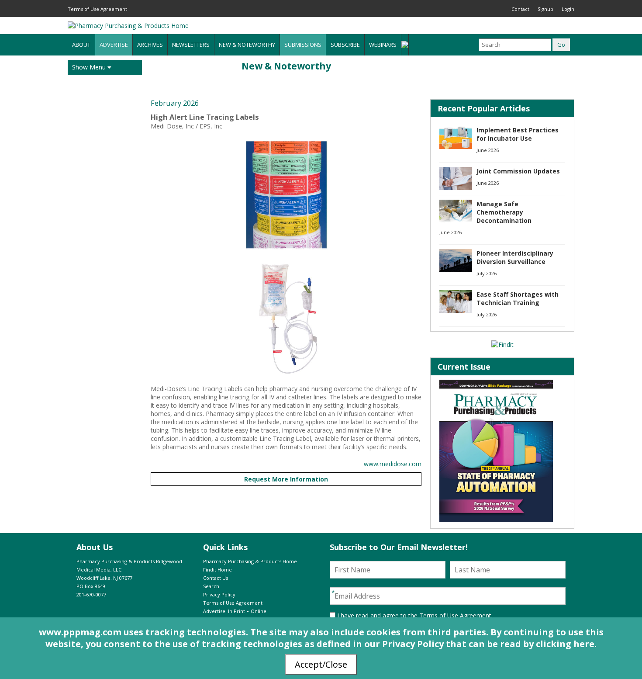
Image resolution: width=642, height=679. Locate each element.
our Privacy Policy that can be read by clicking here (479, 644)
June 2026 (487, 150)
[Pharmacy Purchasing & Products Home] (128, 25)
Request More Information (286, 479)
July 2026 (486, 273)
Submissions (302, 44)
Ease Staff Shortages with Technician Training (517, 298)
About (81, 44)
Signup (545, 9)
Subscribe (345, 44)
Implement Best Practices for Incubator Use (517, 134)
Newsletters (191, 44)
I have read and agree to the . (414, 615)
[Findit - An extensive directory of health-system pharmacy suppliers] (502, 344)
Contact (520, 9)
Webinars (383, 44)
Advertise (114, 44)
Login (568, 9)
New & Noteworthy (247, 44)
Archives (150, 44)
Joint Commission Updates (518, 171)
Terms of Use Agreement (97, 9)
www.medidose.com (392, 464)
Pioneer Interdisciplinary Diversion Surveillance (514, 257)
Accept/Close (321, 664)
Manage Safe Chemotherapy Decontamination (504, 212)
